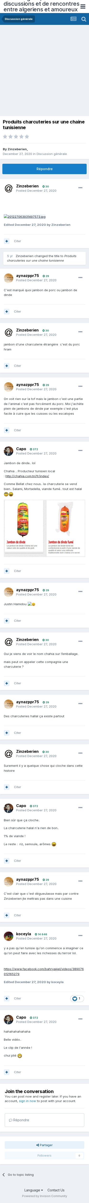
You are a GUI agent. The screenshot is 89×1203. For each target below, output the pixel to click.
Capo (21, 448)
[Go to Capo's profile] (8, 451)
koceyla (23, 933)
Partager (46, 1145)
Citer (17, 241)
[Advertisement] (44, 71)
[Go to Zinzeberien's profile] (8, 188)
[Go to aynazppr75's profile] (8, 278)
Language (32, 1190)
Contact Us (56, 1190)
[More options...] (80, 188)
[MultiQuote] (6, 241)
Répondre (45, 169)
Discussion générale (52, 154)
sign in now (27, 1101)
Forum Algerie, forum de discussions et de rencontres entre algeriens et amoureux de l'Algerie (41, 6)
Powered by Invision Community (44, 1196)
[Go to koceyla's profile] (8, 936)
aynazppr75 (27, 275)
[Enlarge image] (25, 216)
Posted (36, 190)
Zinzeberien (17, 149)
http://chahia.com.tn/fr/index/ (27, 476)
